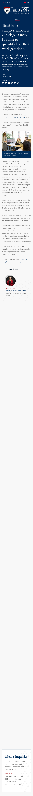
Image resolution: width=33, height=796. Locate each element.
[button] (27, 2)
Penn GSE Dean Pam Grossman (13, 117)
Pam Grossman (12, 289)
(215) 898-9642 (10, 781)
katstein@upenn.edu (13, 784)
